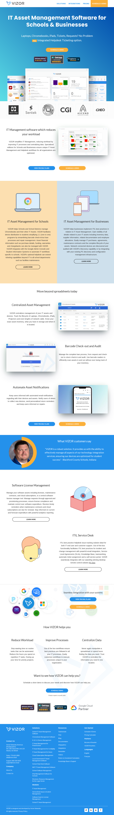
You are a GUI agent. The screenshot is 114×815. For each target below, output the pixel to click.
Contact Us (9, 773)
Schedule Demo (57, 690)
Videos (60, 755)
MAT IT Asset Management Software (43, 767)
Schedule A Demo (90, 731)
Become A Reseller (90, 742)
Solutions (61, 4)
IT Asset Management (39, 788)
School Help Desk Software (41, 764)
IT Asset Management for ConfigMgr (43, 749)
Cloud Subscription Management (42, 755)
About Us (9, 770)
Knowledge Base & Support (67, 761)
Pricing (86, 4)
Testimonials (62, 731)
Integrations (74, 4)
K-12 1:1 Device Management (41, 740)
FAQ (59, 735)
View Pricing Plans (41, 168)
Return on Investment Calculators (68, 758)
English (86, 753)
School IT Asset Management (41, 802)
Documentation (63, 741)
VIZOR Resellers (89, 746)
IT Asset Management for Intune (42, 752)
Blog (59, 738)
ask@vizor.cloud (11, 757)
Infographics (62, 745)
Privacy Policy (22, 811)
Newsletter (61, 751)
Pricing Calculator (90, 735)
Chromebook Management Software (43, 737)
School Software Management (41, 770)
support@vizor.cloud (12, 762)
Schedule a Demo (99, 4)
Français (87, 756)
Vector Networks (35, 808)
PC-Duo (92, 563)
